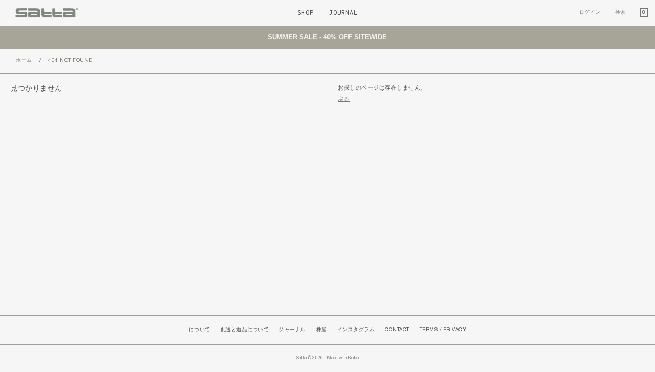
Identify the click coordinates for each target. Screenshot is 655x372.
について (199, 329)
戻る (344, 99)
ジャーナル (292, 329)
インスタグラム (356, 329)
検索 (620, 12)
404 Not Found (70, 60)
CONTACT (397, 329)
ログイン (590, 12)
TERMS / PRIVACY (443, 329)
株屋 (321, 329)
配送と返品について (245, 329)
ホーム (24, 60)
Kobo (353, 358)
